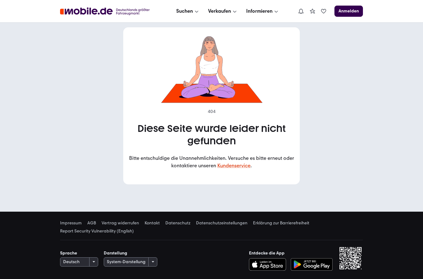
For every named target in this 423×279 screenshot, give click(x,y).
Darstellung (115, 253)
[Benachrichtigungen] (301, 11)
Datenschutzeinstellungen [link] (221, 223)
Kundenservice (234, 166)
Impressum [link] (71, 223)
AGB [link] (91, 223)
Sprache (68, 253)
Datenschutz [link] (177, 223)
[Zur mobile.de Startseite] (110, 11)
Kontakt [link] (152, 223)
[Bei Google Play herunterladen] (312, 264)
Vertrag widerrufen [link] (120, 223)
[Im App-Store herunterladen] (269, 264)
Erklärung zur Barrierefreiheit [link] (281, 223)
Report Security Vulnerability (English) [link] (97, 231)
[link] (312, 11)
